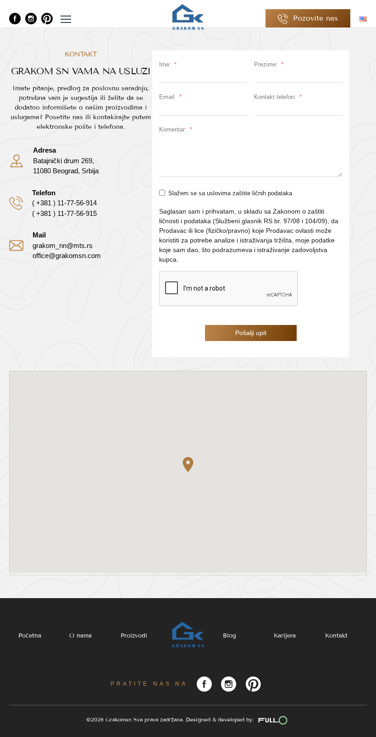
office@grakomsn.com (67, 255)
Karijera (285, 635)
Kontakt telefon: (275, 97)
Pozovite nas (314, 18)
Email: (167, 97)
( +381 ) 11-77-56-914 (64, 203)
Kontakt (336, 635)
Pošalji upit (250, 332)
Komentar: (173, 129)
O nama (80, 635)
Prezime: (266, 64)
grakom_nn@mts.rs (63, 245)
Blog (229, 635)
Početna (29, 635)
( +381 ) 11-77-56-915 (64, 213)
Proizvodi (134, 635)
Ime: (165, 64)
